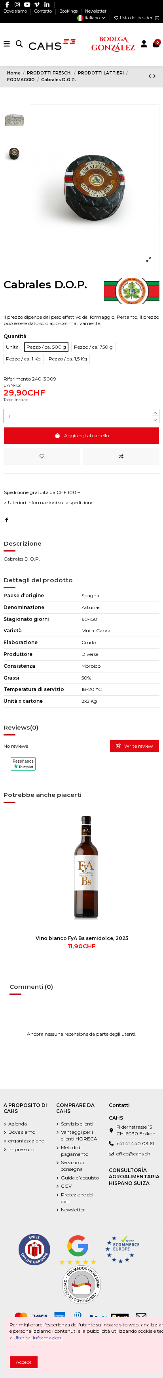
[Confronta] (150, 833)
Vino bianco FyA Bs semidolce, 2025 (82, 938)
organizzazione (26, 1141)
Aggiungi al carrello (86, 435)
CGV (66, 1186)
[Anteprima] (150, 846)
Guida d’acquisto (80, 1178)
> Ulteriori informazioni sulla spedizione (48, 502)
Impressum (21, 1149)
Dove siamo (16, 11)
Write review (138, 746)
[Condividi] (6, 520)
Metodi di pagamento (74, 1150)
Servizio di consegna (72, 1165)
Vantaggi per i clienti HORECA (79, 1135)
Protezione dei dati (77, 1198)
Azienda (17, 1124)
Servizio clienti (77, 1124)
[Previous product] (150, 76)
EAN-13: (12, 385)
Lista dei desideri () (139, 17)
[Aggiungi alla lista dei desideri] (42, 456)
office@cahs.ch (133, 1154)
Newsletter (95, 11)
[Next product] (154, 76)
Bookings (69, 11)
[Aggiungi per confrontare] (121, 456)
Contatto (43, 11)
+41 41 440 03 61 (135, 1143)
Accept (24, 1362)
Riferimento (17, 379)
